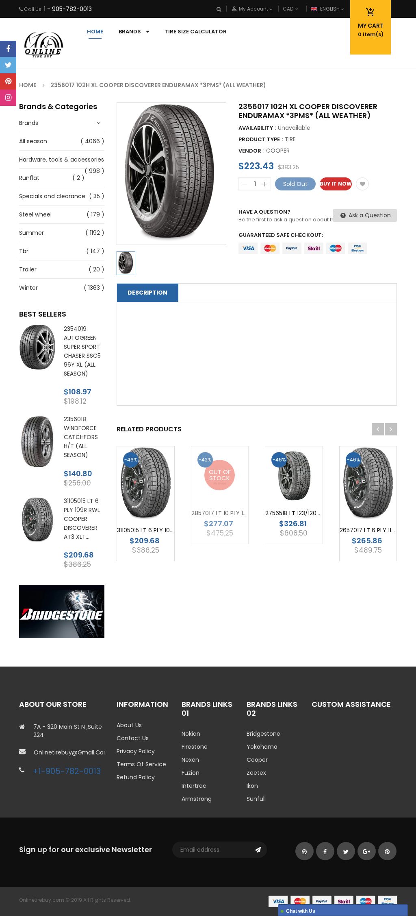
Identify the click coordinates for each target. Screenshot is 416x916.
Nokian (191, 734)
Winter (28, 288)
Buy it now (336, 183)
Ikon (252, 786)
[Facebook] (8, 49)
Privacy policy (136, 751)
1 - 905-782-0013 (68, 9)
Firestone (195, 747)
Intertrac (194, 786)
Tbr (23, 251)
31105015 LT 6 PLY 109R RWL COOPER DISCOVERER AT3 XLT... (82, 519)
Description (147, 293)
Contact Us (133, 738)
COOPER (278, 150)
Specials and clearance (52, 196)
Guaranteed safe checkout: (280, 235)
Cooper (257, 760)
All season (33, 141)
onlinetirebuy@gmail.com (69, 752)
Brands (28, 123)
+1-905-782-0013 (66, 771)
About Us (129, 725)
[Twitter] (8, 65)
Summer (31, 233)
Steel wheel (35, 214)
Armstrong (197, 799)
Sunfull (256, 799)
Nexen (190, 760)
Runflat (29, 178)
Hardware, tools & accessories (61, 159)
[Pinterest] (8, 81)
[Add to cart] (157, 509)
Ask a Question (369, 215)
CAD (301, 8)
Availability (255, 128)
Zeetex (256, 773)
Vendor (249, 151)
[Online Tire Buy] (333, 901)
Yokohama (262, 747)
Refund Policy (136, 777)
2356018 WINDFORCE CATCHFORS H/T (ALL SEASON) (81, 437)
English (330, 8)
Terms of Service (141, 764)
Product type (259, 139)
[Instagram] (8, 98)
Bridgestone (263, 734)
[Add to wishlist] (362, 183)
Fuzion (190, 773)
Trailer (28, 269)
